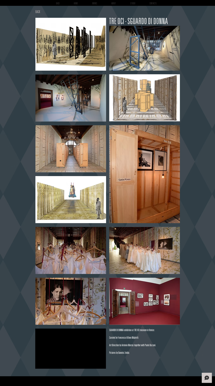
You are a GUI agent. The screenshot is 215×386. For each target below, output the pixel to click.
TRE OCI (137, 330)
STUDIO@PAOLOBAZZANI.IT (193, 382)
